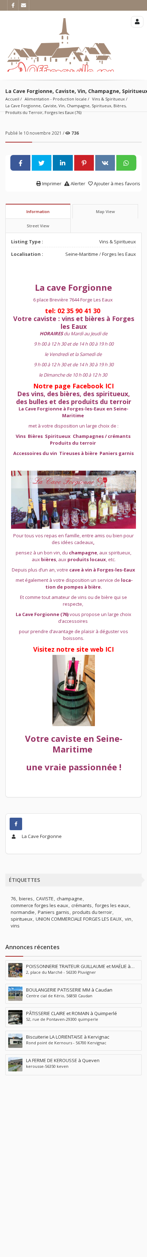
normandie (23, 912)
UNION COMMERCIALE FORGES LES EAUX (79, 919)
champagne (69, 898)
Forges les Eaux (119, 254)
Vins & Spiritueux (108, 99)
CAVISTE (45, 898)
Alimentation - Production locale (56, 99)
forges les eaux (112, 905)
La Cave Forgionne (41, 836)
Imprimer (51, 183)
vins (15, 925)
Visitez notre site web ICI (73, 649)
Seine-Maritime (81, 254)
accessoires (75, 621)
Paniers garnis (53, 912)
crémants (81, 905)
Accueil (12, 99)
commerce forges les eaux (39, 905)
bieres (26, 898)
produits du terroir (92, 912)
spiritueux (21, 919)
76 (13, 898)
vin (128, 919)
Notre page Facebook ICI (73, 386)
